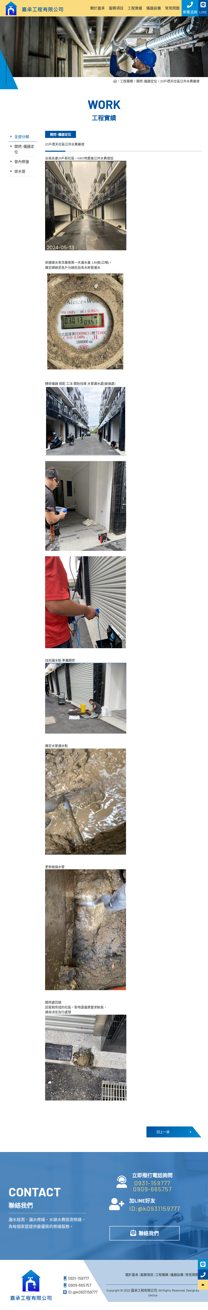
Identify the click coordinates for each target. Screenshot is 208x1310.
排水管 (19, 171)
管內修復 (21, 161)
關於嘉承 (131, 1275)
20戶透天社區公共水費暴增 (179, 81)
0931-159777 (152, 1183)
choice (152, 1295)
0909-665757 (152, 1189)
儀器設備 (176, 1275)
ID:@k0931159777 (154, 1208)
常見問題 (191, 1275)
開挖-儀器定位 (146, 81)
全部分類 (21, 136)
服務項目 (146, 1275)
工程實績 (126, 81)
